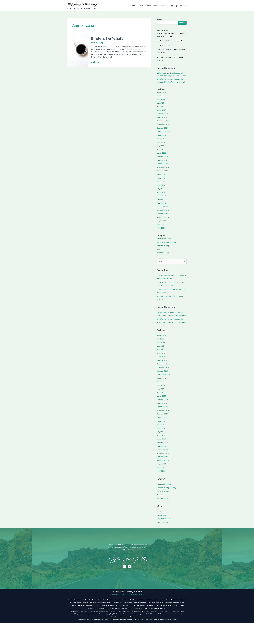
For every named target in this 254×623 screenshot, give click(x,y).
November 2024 (163, 167)
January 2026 (162, 117)
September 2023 (163, 217)
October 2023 (162, 214)
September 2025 (163, 131)
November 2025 (163, 124)
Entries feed (161, 515)
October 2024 (162, 171)
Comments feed (163, 519)
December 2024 (163, 164)
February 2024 (162, 199)
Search (159, 19)
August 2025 (161, 135)
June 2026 (161, 99)
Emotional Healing (164, 238)
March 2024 (161, 196)
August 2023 (161, 221)
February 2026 (162, 114)
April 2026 (161, 106)
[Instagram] (181, 6)
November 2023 (163, 210)
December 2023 (163, 206)
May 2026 (160, 103)
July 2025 (160, 139)
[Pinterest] (186, 6)
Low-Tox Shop (137, 5)
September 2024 (163, 174)
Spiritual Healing (163, 253)
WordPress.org (162, 522)
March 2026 (161, 110)
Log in (159, 511)
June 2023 (161, 228)
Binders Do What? (107, 38)
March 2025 (161, 153)
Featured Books (152, 5)
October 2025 (162, 128)
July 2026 (160, 96)
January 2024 (162, 203)
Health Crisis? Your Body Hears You (170, 41)
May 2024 (160, 189)
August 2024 (161, 178)
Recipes (160, 249)
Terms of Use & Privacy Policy (132, 594)
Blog (126, 5)
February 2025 (162, 156)
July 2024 (160, 181)
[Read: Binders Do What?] (77, 50)
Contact (164, 5)
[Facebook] (172, 6)
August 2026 (161, 92)
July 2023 (160, 224)
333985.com (161, 79)
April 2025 (161, 149)
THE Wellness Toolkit (165, 45)
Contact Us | (115, 594)
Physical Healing (97, 43)
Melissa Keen (162, 73)
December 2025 (163, 121)
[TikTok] (177, 6)
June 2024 (161, 185)
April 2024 (161, 192)
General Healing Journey (166, 242)
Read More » (95, 62)
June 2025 (161, 142)
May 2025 (160, 146)
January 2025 (162, 160)
